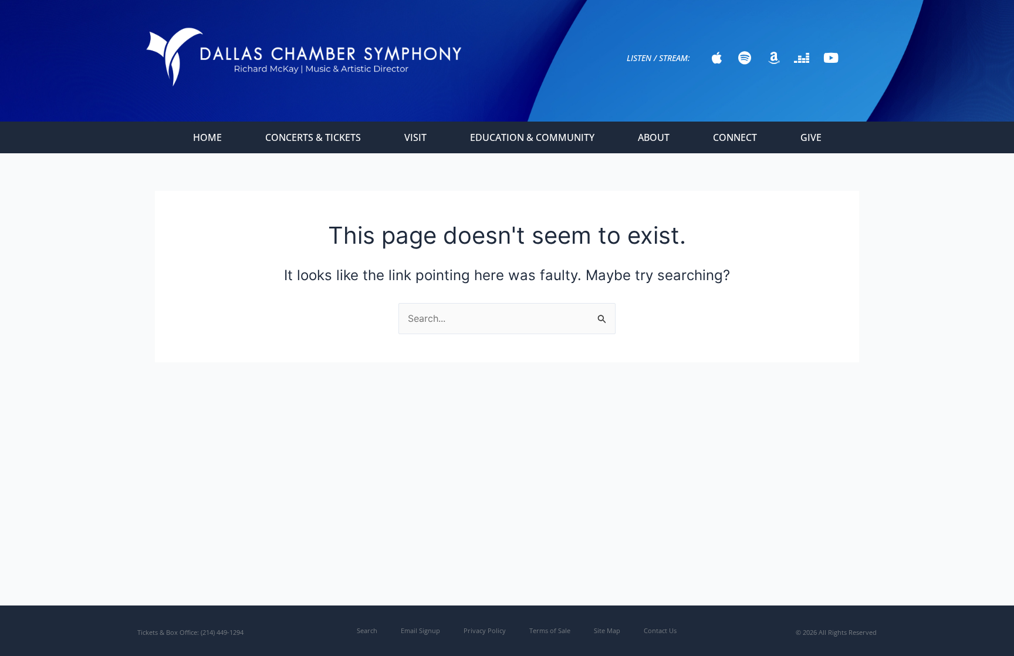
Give (811, 137)
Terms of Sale (549, 630)
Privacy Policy (485, 630)
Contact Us (660, 630)
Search (367, 630)
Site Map (607, 630)
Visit (415, 137)
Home (207, 137)
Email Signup (420, 630)
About (654, 137)
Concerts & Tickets (313, 137)
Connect (735, 137)
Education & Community (532, 137)
